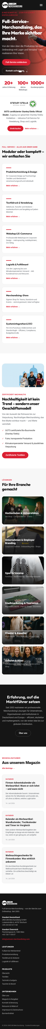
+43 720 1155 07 (8, 935)
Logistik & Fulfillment (10, 961)
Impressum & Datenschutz (12, 1010)
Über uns (23, 733)
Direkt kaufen (15, 129)
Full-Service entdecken (16, 62)
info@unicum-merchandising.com (16, 939)
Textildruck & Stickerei (10, 958)
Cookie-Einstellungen (32, 1025)
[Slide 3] (26, 71)
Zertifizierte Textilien (15, 455)
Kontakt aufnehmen (15, 71)
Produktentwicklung (10, 954)
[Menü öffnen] (41, 5)
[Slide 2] (24, 71)
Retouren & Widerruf (10, 1006)
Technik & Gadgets (9, 980)
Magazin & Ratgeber (10, 999)
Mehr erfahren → (32, 129)
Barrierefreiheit (8, 1013)
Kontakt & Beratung (10, 1003)
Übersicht (6, 973)
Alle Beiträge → (8, 768)
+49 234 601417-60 (10, 925)
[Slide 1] (20, 71)
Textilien (5, 977)
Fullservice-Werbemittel (11, 951)
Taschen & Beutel (9, 984)
